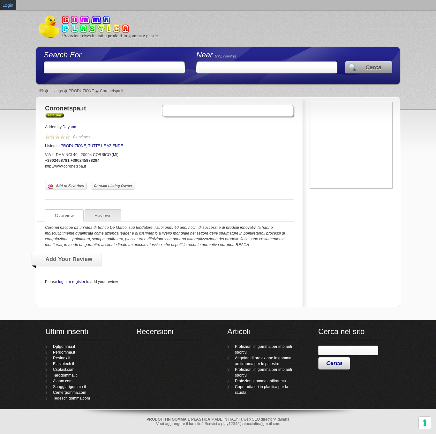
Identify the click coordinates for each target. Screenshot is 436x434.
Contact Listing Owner (113, 186)
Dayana (69, 127)
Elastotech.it (63, 364)
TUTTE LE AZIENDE (105, 146)
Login (8, 5)
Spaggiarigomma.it (69, 387)
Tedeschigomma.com (71, 398)
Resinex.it (61, 358)
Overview (64, 215)
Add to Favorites (70, 186)
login (62, 282)
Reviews (102, 215)
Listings (56, 91)
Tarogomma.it (65, 375)
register (78, 282)
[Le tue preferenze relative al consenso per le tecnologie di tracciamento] (425, 423)
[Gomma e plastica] (41, 91)
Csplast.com (63, 369)
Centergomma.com (69, 392)
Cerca (373, 67)
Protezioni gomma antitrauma (260, 381)
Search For (62, 54)
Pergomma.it (64, 352)
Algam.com (62, 381)
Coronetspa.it (65, 108)
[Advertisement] (351, 235)
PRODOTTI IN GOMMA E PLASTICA (178, 419)
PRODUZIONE (81, 91)
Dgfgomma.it (64, 346)
